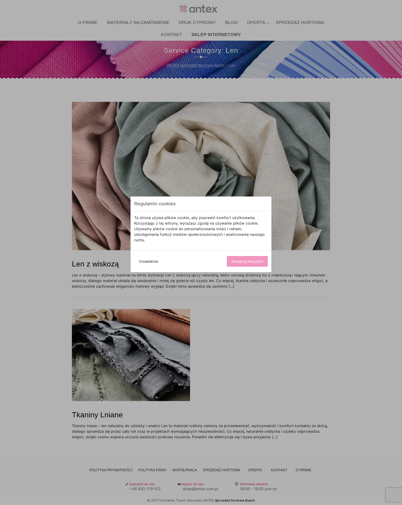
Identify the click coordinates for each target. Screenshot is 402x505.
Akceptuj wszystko (247, 261)
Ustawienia (148, 261)
